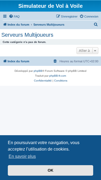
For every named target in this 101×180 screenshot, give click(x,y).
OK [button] (50, 170)
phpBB (38, 70)
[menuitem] (14, 16)
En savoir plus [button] (22, 156)
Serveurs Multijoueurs (27, 35)
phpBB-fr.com (57, 75)
